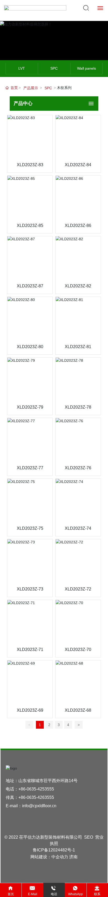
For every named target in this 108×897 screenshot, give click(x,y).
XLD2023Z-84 (78, 165)
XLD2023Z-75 (30, 528)
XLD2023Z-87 (30, 286)
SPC (54, 68)
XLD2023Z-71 (30, 649)
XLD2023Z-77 (30, 468)
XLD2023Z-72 (78, 589)
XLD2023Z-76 (78, 468)
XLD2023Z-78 (78, 407)
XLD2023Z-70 (78, 649)
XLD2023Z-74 (78, 528)
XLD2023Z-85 (30, 225)
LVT (21, 68)
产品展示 (30, 88)
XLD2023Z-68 (78, 710)
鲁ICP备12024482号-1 (54, 850)
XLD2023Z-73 (30, 589)
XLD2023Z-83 (30, 165)
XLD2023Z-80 (30, 346)
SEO (88, 837)
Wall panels (86, 68)
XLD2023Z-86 (78, 225)
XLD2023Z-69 (30, 710)
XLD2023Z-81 (78, 346)
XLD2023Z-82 (78, 286)
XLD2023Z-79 (30, 407)
